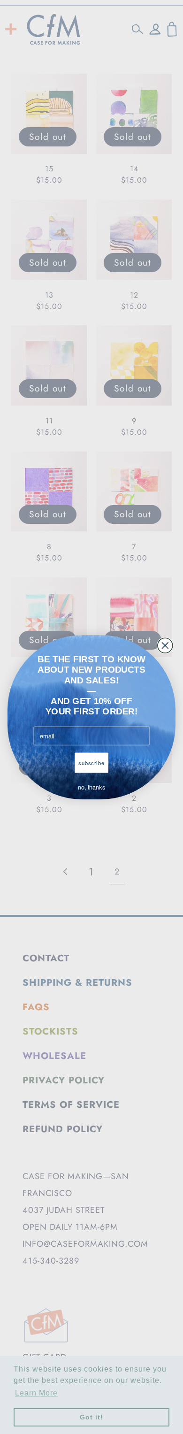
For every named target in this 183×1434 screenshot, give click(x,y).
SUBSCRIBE (91, 763)
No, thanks (91, 787)
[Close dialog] (165, 645)
